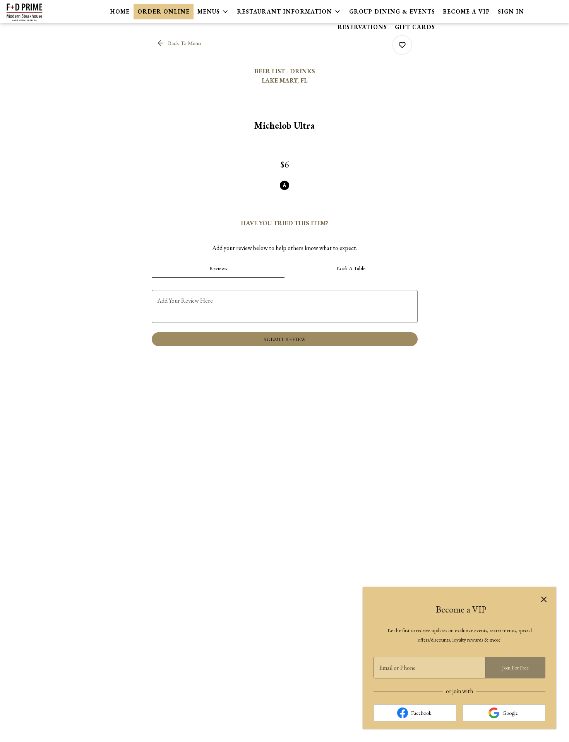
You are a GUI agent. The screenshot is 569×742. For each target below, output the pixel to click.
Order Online (163, 11)
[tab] (218, 268)
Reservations (362, 27)
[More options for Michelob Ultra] (402, 45)
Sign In (511, 11)
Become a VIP (466, 11)
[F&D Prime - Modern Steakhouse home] (41, 11)
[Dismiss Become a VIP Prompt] (544, 599)
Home (120, 11)
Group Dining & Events (392, 11)
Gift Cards (415, 27)
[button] (213, 11)
